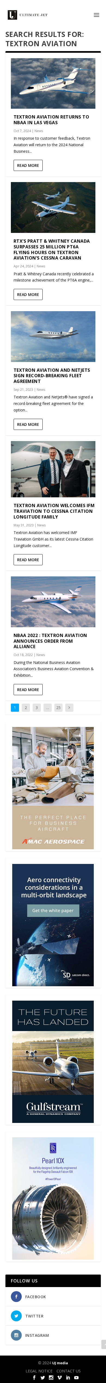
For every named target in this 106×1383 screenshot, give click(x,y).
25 (58, 707)
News (39, 131)
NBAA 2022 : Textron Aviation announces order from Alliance (50, 641)
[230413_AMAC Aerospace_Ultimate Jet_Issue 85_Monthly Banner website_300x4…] (53, 847)
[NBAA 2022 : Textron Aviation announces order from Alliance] (53, 601)
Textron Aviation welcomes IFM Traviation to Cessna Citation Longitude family (54, 511)
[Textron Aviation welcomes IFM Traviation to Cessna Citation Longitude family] (53, 469)
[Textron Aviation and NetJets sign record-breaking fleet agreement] (53, 336)
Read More (28, 165)
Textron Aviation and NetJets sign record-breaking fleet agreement (52, 376)
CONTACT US (69, 1370)
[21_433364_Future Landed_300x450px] (53, 1121)
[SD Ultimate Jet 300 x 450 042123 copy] (53, 984)
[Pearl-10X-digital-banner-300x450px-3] (53, 1258)
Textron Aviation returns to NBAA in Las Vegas (51, 120)
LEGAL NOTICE (39, 1370)
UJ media (60, 1362)
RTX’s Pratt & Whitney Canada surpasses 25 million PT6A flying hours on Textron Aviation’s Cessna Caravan (52, 249)
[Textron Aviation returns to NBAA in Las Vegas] (53, 83)
